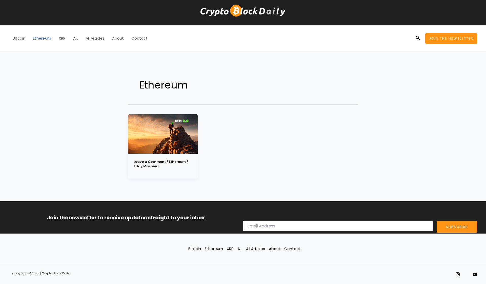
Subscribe (457, 226)
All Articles (95, 38)
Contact (139, 38)
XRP (62, 38)
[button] (418, 38)
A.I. (75, 38)
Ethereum (42, 38)
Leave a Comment (150, 161)
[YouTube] (475, 274)
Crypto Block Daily (218, 19)
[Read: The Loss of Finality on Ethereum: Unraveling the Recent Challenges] (163, 133)
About (118, 38)
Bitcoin (19, 38)
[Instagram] (457, 274)
